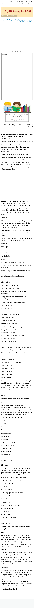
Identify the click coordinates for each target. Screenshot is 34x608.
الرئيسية (29, 1)
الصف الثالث (23, 1)
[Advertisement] (17, 36)
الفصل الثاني (9, 1)
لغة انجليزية (16, 1)
